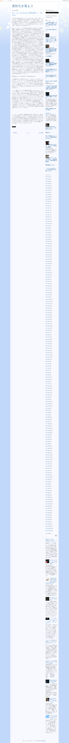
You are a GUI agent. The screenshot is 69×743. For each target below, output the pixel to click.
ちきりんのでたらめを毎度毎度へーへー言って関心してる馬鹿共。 (51, 662)
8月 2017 (48, 205)
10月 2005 (48, 503)
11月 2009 (48, 403)
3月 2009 (48, 421)
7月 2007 (48, 466)
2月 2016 (48, 241)
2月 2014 (48, 294)
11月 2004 (48, 528)
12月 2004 (48, 526)
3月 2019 (48, 185)
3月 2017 (48, 216)
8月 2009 (48, 410)
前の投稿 (41, 132)
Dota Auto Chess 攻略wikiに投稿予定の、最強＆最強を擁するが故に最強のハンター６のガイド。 (51, 50)
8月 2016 (48, 228)
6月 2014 (48, 285)
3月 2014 (48, 292)
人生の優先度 (49, 56)
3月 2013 (48, 319)
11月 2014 (48, 274)
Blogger (44, 740)
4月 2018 (48, 201)
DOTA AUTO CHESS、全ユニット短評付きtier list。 (51, 128)
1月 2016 (48, 243)
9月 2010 (48, 381)
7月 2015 (48, 257)
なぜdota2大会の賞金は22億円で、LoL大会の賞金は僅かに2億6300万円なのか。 (51, 581)
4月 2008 (48, 446)
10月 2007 (48, 459)
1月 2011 (48, 374)
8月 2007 (48, 463)
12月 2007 (48, 454)
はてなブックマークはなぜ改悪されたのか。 (53, 716)
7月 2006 (48, 483)
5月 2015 (48, 261)
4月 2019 (48, 183)
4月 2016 (48, 237)
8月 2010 (48, 383)
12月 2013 (48, 299)
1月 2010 (48, 399)
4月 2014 (48, 290)
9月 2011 (48, 359)
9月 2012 (48, 332)
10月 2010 (48, 379)
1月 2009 (48, 426)
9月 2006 (48, 479)
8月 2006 (48, 481)
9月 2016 (48, 225)
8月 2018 (48, 192)
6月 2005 (48, 512)
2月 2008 (48, 450)
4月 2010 (48, 392)
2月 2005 (48, 521)
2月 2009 (48, 423)
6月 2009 (48, 414)
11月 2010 (48, 377)
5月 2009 (48, 417)
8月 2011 (48, 361)
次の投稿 (15, 132)
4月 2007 (48, 472)
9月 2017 (48, 203)
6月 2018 (48, 196)
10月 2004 (48, 530)
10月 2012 (48, 330)
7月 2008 (48, 439)
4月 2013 (48, 317)
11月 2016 (48, 221)
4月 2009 (48, 419)
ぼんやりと (48, 113)
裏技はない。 (49, 132)
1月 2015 (48, 270)
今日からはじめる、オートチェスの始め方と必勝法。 (51, 145)
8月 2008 (48, 437)
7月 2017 (48, 208)
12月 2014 (48, 272)
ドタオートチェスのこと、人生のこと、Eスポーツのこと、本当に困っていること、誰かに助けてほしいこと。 (51, 39)
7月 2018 (48, 194)
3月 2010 (48, 394)
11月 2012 (48, 328)
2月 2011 (48, 372)
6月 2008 (48, 441)
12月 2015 (48, 245)
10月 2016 (48, 223)
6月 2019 (48, 179)
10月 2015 (48, 250)
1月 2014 (48, 297)
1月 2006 (48, 497)
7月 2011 (48, 363)
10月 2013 (48, 303)
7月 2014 (48, 283)
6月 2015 (48, 259)
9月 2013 (48, 305)
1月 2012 (48, 350)
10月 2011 (48, 357)
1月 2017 (48, 219)
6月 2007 (48, 468)
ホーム (27, 132)
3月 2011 (48, 370)
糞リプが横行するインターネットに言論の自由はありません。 (51, 137)
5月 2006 (48, 488)
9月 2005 (48, 506)
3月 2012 (48, 346)
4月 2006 (48, 490)
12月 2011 (48, 352)
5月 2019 (48, 181)
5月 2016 (48, 234)
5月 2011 (48, 366)
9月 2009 (48, 408)
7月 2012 (48, 337)
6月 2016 (48, 232)
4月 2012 (48, 343)
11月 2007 (48, 457)
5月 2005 (48, 515)
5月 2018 (48, 199)
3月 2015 (48, 265)
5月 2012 (48, 341)
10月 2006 (48, 477)
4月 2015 (48, 263)
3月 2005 (48, 519)
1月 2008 (48, 452)
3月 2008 (48, 448)
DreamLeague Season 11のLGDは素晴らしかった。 (51, 76)
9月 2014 (48, 279)
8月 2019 (48, 176)
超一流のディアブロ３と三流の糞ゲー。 (53, 599)
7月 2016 (48, 230)
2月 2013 (48, 321)
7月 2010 (48, 386)
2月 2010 (48, 397)
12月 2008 (48, 428)
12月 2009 (48, 401)
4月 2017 (48, 214)
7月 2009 (48, 412)
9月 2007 (48, 461)
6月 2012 (48, 339)
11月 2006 (48, 475)
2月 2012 (48, 348)
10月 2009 (48, 406)
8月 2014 (48, 281)
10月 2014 (48, 277)
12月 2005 (48, 499)
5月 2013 (48, 314)
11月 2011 (48, 354)
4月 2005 (48, 517)
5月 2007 (48, 470)
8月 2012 (48, 334)
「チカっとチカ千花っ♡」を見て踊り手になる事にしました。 (51, 169)
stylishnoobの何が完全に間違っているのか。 (51, 96)
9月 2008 (48, 434)
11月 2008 (48, 430)
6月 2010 (48, 388)
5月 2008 (48, 443)
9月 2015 (48, 252)
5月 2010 (48, 390)
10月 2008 (48, 432)
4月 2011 (48, 368)
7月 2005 (48, 510)
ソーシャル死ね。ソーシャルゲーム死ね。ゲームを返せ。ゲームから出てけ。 (51, 621)
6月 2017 (48, 210)
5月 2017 (48, 212)
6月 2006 (48, 486)
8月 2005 (48, 508)
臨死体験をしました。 (51, 165)
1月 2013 (48, 323)
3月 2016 (48, 239)
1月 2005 (48, 523)
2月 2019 (48, 188)
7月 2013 (48, 310)
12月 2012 (48, 325)
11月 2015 (48, 248)
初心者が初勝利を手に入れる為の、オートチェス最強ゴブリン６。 (51, 70)
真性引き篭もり (22, 6)
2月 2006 (48, 495)
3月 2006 (48, 492)
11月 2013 (48, 301)
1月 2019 (48, 190)
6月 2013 (48, 312)
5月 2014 (48, 288)
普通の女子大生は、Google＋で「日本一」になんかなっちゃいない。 (51, 540)
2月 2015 (48, 268)
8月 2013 (48, 308)
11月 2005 (48, 501)
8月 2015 (48, 254)
